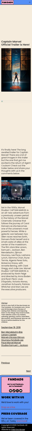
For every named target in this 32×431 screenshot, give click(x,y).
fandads (15, 340)
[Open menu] (30, 2)
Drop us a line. (8, 407)
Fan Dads (7, 2)
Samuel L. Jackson (18, 345)
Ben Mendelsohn (9, 332)
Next (28, 371)
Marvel (10, 342)
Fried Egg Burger (18, 429)
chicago (13, 337)
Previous (5, 362)
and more (21, 421)
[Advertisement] (16, 22)
